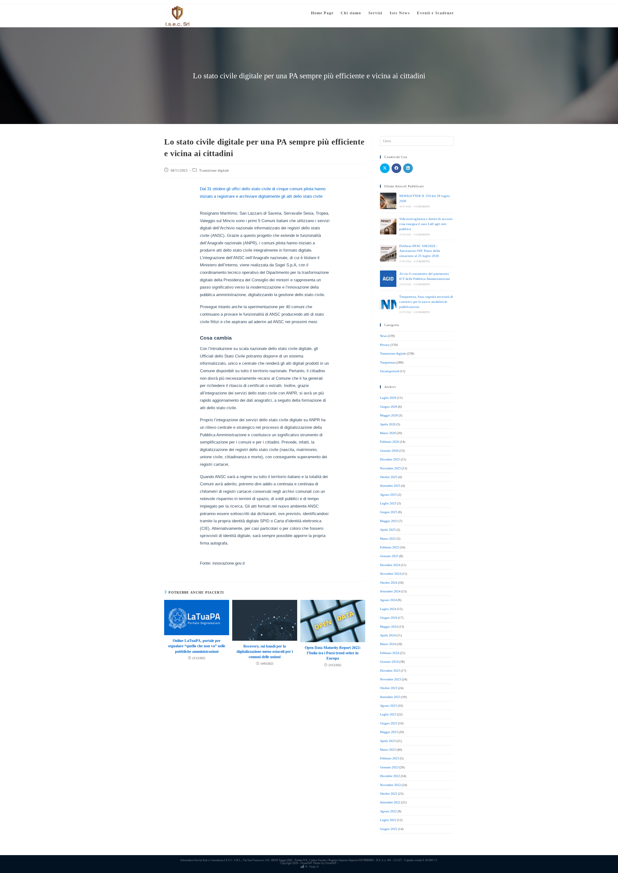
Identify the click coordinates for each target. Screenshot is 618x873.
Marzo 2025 (388, 538)
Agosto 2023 (388, 705)
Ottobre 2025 (388, 477)
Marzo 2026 (388, 433)
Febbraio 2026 (389, 442)
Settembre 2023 (390, 697)
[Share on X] (385, 168)
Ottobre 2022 (388, 793)
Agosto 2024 (388, 600)
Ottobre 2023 (388, 688)
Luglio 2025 (388, 503)
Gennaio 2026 (389, 450)
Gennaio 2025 (389, 556)
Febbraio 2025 (389, 547)
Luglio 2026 (388, 398)
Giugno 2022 (388, 829)
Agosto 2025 (388, 494)
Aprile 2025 (388, 529)
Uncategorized (389, 371)
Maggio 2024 (389, 626)
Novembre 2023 (390, 679)
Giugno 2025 (388, 512)
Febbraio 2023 (389, 758)
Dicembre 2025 (390, 459)
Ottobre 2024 (388, 582)
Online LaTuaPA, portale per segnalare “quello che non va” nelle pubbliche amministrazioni (196, 646)
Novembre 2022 (390, 785)
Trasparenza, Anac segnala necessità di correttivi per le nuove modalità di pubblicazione (426, 302)
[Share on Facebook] (396, 168)
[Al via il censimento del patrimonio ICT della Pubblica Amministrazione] (388, 278)
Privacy (385, 345)
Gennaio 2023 (389, 767)
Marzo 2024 (388, 644)
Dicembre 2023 (390, 670)
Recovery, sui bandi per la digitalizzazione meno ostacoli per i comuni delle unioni (265, 651)
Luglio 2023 (388, 714)
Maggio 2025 (389, 521)
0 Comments (422, 206)
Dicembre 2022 (390, 776)
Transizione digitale (214, 170)
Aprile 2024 (388, 635)
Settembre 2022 (390, 802)
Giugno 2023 (388, 723)
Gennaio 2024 (389, 661)
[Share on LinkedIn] (408, 168)
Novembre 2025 (390, 468)
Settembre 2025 (390, 485)
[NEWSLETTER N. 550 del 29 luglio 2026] (388, 201)
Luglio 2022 (388, 820)
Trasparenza (388, 362)
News (383, 336)
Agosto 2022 (388, 811)
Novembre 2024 (390, 573)
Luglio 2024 (388, 609)
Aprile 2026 (388, 424)
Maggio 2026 (389, 415)
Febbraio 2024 (389, 653)
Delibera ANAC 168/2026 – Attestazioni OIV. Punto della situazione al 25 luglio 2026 (419, 251)
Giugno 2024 (388, 617)
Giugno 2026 (388, 406)
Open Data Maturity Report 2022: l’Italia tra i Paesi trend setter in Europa (333, 653)
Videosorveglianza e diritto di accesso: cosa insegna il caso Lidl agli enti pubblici (426, 224)
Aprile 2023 (388, 741)
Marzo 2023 (388, 749)
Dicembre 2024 (390, 565)
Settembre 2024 (390, 591)
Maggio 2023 (389, 732)
